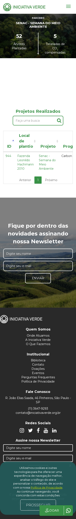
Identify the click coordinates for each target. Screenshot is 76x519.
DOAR (54, 510)
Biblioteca (38, 360)
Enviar (38, 278)
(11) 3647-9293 (38, 408)
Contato (38, 364)
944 (8, 156)
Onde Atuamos (38, 335)
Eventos (38, 373)
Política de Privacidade (38, 381)
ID (9, 146)
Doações (38, 369)
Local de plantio (26, 141)
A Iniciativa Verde (38, 340)
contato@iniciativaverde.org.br (38, 413)
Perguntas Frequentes (38, 377)
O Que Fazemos (38, 344)
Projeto (48, 146)
